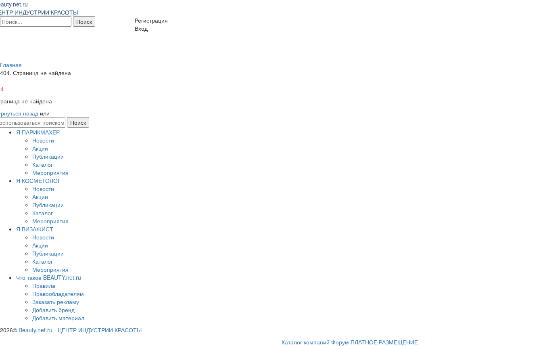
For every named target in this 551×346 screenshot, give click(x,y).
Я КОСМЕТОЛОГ (38, 180)
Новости (43, 140)
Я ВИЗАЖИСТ (34, 229)
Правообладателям (58, 293)
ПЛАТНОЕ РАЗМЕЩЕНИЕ (384, 342)
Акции (40, 148)
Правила (43, 285)
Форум (340, 342)
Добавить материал (58, 318)
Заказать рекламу (55, 302)
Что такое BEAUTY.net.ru (48, 277)
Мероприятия (50, 172)
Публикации (48, 156)
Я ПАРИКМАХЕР (38, 132)
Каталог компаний (306, 342)
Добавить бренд (53, 310)
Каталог (42, 164)
